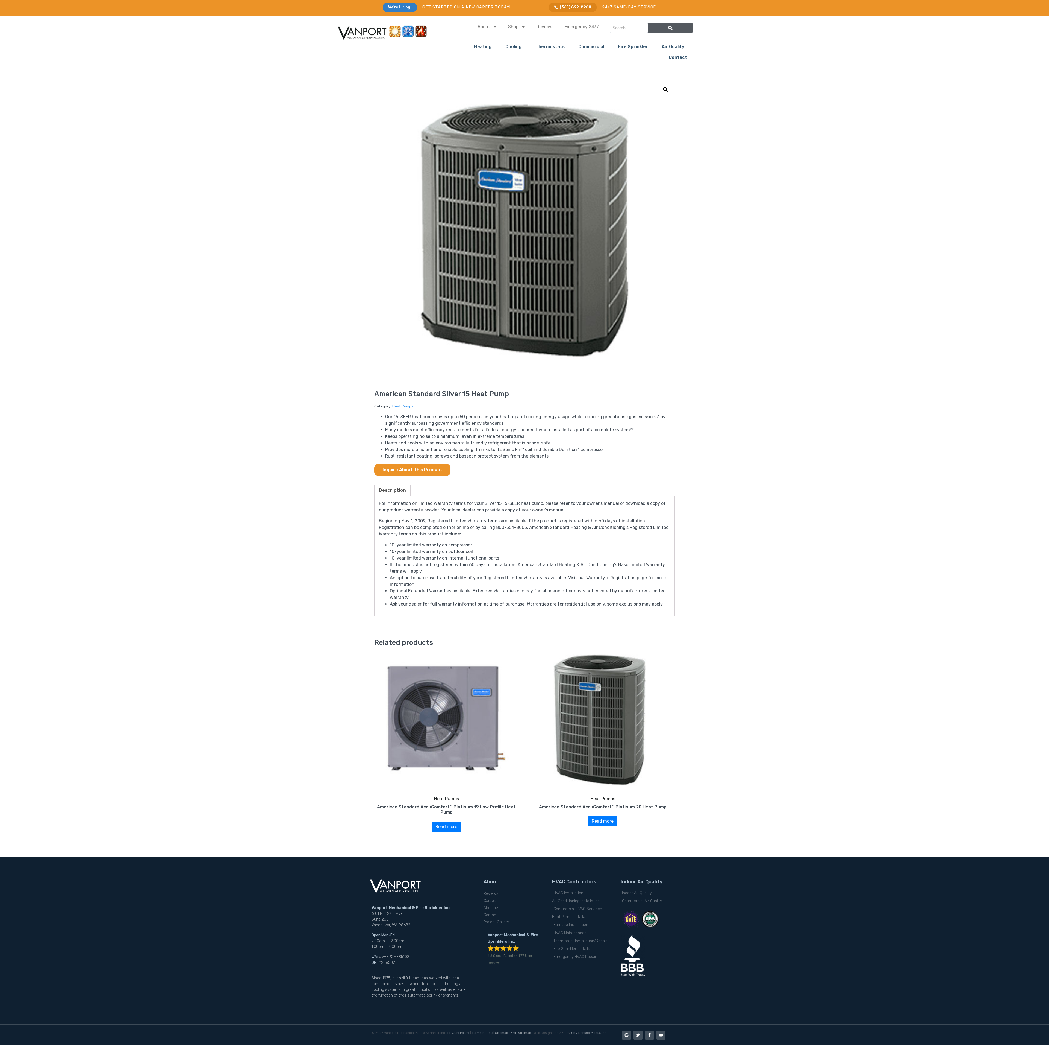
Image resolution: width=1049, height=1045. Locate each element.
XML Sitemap (521, 1033)
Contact (678, 57)
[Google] (626, 1035)
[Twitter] (638, 1035)
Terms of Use (482, 1033)
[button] (665, 89)
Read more (446, 826)
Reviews (545, 26)
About (484, 26)
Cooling (513, 46)
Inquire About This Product (412, 469)
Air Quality (673, 46)
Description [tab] (392, 490)
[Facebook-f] (649, 1035)
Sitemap (501, 1033)
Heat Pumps (402, 406)
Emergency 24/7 (581, 26)
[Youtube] (660, 1035)
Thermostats (550, 46)
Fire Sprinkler (633, 46)
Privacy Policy (458, 1033)
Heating (483, 46)
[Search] (670, 28)
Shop (513, 26)
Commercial (591, 46)
